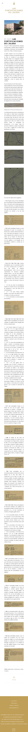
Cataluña (13, 47)
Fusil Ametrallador (19, 49)
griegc (20, 50)
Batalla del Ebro (16, 45)
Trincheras (15, 50)
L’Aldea (11, 50)
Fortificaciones (17, 669)
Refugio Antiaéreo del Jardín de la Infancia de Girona (14, 723)
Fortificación (12, 49)
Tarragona (6, 670)
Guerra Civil (6, 50)
